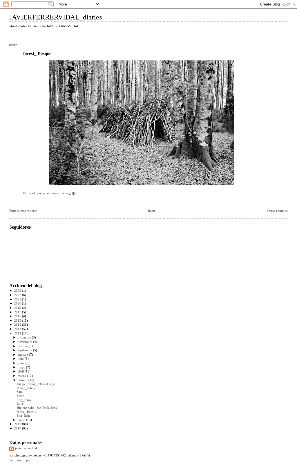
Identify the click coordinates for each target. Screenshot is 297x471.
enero (22, 420)
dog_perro (24, 400)
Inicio (152, 210)
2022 (18, 295)
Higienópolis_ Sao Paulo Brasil (37, 407)
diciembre (25, 337)
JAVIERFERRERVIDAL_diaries (55, 17)
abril (21, 371)
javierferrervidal (26, 448)
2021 (18, 299)
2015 (18, 320)
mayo (22, 367)
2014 (18, 324)
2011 (18, 424)
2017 (18, 312)
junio (22, 363)
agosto (22, 354)
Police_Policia (26, 388)
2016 (18, 316)
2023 (18, 290)
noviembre (25, 341)
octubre (23, 346)
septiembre (25, 350)
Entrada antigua (277, 210)
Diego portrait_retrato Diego (36, 384)
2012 (18, 333)
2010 (18, 428)
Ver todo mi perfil (21, 460)
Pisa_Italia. (24, 415)
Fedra (20, 395)
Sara (20, 391)
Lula (20, 403)
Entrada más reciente (23, 210)
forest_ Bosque (27, 411)
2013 (18, 329)
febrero (23, 380)
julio (21, 358)
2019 (18, 307)
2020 (18, 303)
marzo (22, 375)
